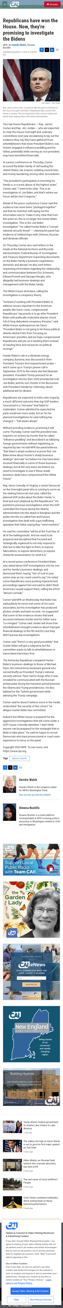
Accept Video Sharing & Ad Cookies (30, 1291)
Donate (54, 4)
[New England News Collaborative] (31, 1034)
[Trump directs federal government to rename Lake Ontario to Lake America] (12, 1127)
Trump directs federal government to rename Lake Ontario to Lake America (40, 1125)
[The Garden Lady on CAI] (31, 910)
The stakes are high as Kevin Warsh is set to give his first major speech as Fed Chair (41, 1144)
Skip (16, 1299)
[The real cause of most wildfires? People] (12, 1184)
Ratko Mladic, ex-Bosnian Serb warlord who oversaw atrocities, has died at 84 (39, 1163)
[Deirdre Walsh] (9, 784)
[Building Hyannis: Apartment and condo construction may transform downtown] (31, 1087)
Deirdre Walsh (19, 44)
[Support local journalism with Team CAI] (31, 859)
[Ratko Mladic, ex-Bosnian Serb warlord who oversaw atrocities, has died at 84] (12, 1165)
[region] (31, 1262)
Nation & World (19, 758)
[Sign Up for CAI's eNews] (31, 972)
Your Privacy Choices (41, 1299)
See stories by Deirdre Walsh (35, 794)
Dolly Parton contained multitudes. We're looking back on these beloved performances (40, 1200)
